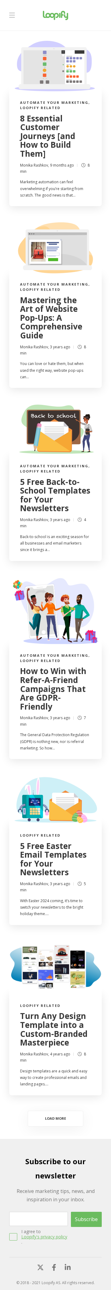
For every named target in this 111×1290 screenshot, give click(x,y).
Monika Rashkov (34, 165)
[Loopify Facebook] (54, 1266)
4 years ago (60, 1054)
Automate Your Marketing (54, 102)
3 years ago (60, 347)
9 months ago (62, 165)
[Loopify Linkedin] (67, 1266)
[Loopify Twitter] (40, 1266)
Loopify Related (40, 107)
